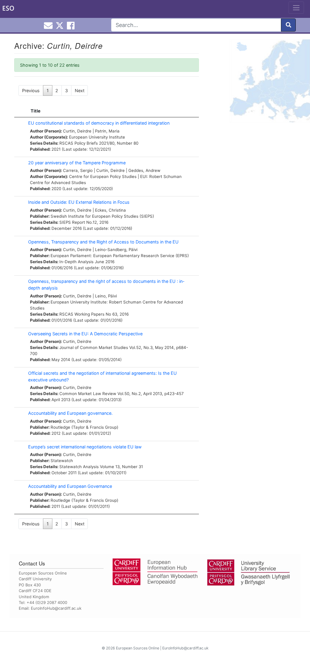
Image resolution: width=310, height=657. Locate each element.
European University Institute (97, 137)
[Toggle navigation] (296, 8)
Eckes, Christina (110, 210)
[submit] (288, 25)
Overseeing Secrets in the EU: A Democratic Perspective (85, 333)
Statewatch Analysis (79, 466)
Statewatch (62, 460)
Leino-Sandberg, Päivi (116, 249)
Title (36, 110)
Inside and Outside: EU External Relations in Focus (79, 202)
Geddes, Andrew (144, 170)
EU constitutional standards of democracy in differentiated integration (99, 123)
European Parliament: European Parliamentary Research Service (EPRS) (120, 255)
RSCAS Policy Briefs (78, 143)
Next (79, 90)
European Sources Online (137, 648)
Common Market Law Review (87, 393)
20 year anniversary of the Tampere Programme (77, 162)
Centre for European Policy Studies (103, 176)
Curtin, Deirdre (77, 131)
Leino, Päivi (106, 295)
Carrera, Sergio (78, 170)
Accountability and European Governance (70, 486)
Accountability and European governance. (70, 413)
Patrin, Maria (107, 131)
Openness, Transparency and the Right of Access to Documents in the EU (103, 241)
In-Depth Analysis (76, 261)
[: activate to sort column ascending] (19, 111)
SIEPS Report (72, 222)
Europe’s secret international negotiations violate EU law (85, 446)
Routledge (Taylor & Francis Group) (84, 427)
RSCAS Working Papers (81, 314)
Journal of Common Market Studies (93, 347)
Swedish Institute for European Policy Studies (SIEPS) (102, 216)
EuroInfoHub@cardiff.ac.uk (56, 608)
